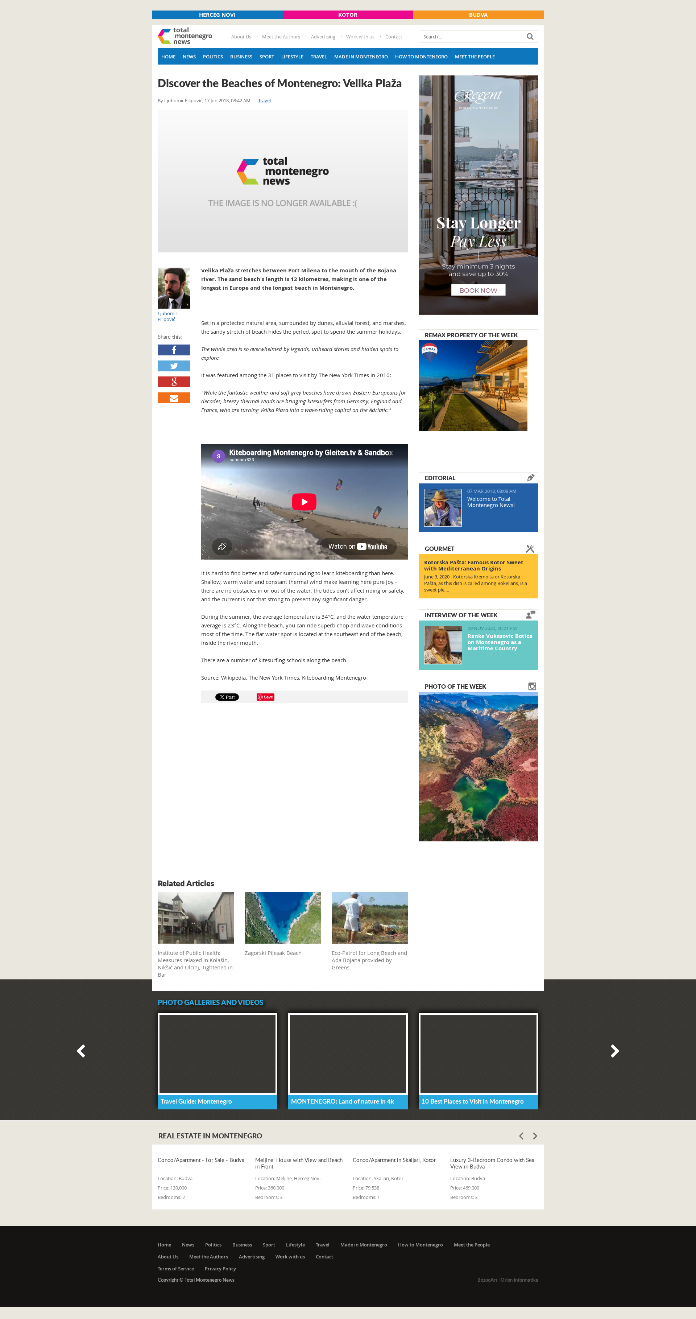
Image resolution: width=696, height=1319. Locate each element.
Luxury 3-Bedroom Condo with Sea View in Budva (492, 1163)
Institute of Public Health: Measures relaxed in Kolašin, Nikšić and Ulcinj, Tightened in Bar (195, 963)
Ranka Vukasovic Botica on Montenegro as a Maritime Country (500, 642)
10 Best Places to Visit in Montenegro (473, 1101)
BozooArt (487, 1280)
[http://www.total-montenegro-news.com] (185, 36)
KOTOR (347, 14)
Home (168, 56)
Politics (213, 56)
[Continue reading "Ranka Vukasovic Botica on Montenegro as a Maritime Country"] (443, 645)
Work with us (360, 36)
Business (241, 56)
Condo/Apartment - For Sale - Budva (201, 1160)
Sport (267, 56)
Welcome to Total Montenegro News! (491, 501)
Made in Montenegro (361, 56)
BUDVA (478, 14)
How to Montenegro (421, 56)
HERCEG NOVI (217, 14)
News (189, 56)
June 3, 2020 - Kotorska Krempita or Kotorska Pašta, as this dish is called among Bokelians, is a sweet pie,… (475, 583)
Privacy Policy (220, 1268)
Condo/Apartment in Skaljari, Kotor (394, 1160)
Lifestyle (292, 56)
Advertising (323, 36)
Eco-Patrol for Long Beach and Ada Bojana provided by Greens (369, 960)
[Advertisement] (283, 792)
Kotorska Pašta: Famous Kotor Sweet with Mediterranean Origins (473, 565)
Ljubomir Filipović (183, 100)
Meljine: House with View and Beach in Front (299, 1163)
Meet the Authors (281, 36)
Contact (393, 36)
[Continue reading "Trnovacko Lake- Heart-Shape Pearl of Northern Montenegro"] (478, 766)
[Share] (174, 350)
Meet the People (475, 56)
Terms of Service (176, 1268)
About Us (241, 36)
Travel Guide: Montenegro (196, 1101)
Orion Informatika (519, 1280)
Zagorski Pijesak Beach (273, 952)
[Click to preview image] (283, 181)
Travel (319, 56)
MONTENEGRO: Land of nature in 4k (342, 1101)
